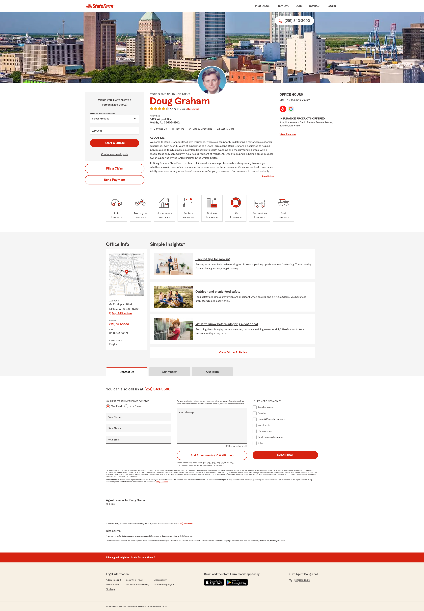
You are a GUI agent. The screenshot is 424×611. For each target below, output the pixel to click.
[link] (100, 6)
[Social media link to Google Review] (291, 109)
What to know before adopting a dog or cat (226, 324)
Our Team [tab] (212, 371)
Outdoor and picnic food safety (217, 291)
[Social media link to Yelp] (283, 109)
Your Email (116, 406)
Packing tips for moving (212, 259)
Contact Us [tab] (127, 371)
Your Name (114, 417)
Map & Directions (122, 313)
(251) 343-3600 (119, 324)
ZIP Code (97, 130)
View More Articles (233, 352)
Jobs (299, 6)
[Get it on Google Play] (237, 582)
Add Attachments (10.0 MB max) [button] (212, 455)
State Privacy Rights (164, 584)
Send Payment (114, 179)
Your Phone (135, 406)
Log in (331, 6)
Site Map (110, 589)
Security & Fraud (134, 580)
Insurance (262, 6)
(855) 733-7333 (162, 482)
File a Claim (114, 168)
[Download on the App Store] (214, 582)
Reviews (283, 6)
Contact (315, 6)
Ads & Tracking (113, 580)
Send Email (285, 455)
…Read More (267, 176)
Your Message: (187, 412)
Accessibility (160, 580)
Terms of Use (112, 584)
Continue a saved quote (114, 154)
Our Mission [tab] (169, 371)
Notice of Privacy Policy (137, 584)
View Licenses (288, 134)
